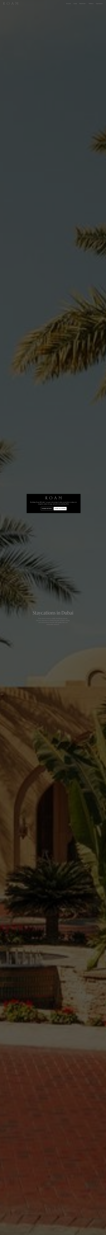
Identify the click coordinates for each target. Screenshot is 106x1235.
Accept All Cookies (60, 508)
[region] (53, 503)
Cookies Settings (47, 508)
